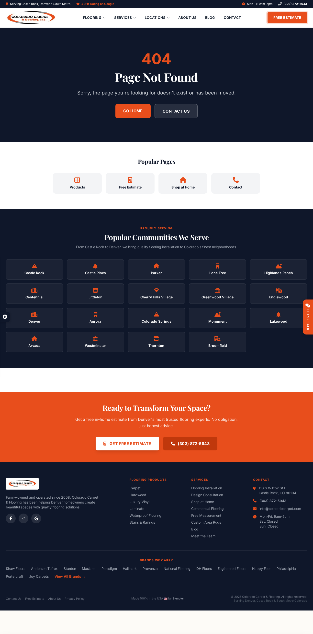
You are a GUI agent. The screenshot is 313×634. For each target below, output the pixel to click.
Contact (232, 17)
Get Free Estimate (129, 443)
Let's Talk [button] (308, 320)
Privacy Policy (75, 598)
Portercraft (14, 576)
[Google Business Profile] (36, 518)
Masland (89, 568)
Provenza (150, 568)
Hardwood (138, 495)
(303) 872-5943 (295, 4)
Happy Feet (261, 568)
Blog (210, 17)
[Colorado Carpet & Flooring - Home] (31, 17)
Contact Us (176, 111)
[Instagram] (23, 518)
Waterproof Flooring (145, 515)
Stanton (70, 568)
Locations (155, 17)
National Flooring (177, 568)
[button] (5, 317)
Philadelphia (286, 568)
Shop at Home (202, 502)
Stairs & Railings (142, 522)
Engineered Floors (232, 568)
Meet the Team (203, 536)
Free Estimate (287, 17)
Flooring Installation (206, 488)
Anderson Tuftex (44, 568)
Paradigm (109, 568)
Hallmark (130, 568)
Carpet (135, 488)
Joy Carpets (39, 576)
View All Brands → (70, 576)
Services (123, 17)
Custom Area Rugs (206, 522)
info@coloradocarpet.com (280, 508)
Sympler (178, 598)
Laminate (137, 508)
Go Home (133, 110)
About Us (187, 17)
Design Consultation (207, 495)
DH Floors (204, 568)
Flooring (92, 17)
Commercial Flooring (207, 508)
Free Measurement (206, 515)
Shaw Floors (15, 568)
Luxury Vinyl (139, 502)
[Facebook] (11, 518)
